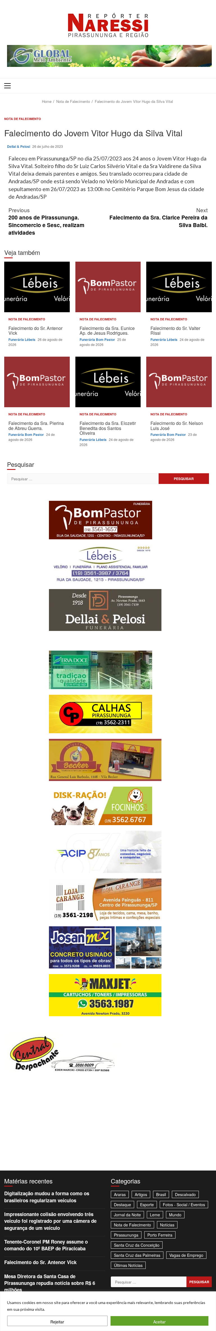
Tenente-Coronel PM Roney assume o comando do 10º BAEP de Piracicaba (46, 1245)
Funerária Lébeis (22, 339)
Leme (155, 1214)
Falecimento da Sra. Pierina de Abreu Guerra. (37, 382)
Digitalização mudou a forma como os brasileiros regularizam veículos (46, 1196)
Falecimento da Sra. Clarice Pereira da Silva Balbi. (158, 217)
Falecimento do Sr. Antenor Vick (37, 287)
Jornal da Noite (127, 1214)
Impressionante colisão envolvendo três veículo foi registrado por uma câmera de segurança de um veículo (50, 1221)
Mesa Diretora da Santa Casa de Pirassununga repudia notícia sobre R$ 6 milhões (49, 1283)
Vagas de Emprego (186, 1255)
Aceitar (159, 1322)
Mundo (175, 1214)
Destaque (122, 1204)
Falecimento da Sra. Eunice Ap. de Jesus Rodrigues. (108, 287)
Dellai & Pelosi (19, 146)
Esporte (147, 1204)
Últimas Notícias (128, 1265)
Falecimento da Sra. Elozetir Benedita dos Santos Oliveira (108, 382)
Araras (120, 1194)
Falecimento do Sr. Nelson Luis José (179, 382)
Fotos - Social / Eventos (184, 1204)
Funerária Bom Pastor (98, 339)
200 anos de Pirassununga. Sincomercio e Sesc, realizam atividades (46, 221)
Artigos (141, 1194)
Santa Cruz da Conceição (136, 1245)
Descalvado (185, 1194)
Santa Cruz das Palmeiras (137, 1255)
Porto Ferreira (159, 1235)
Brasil (161, 1194)
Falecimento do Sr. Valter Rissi (179, 287)
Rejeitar (57, 1322)
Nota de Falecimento (22, 118)
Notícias (167, 1225)
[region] (108, 1311)
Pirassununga (126, 1235)
